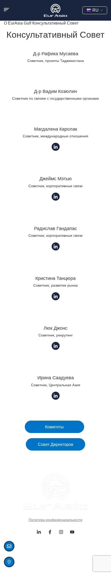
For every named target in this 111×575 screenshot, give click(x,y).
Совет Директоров (55, 444)
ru (95, 10)
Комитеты (54, 427)
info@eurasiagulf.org (37, 546)
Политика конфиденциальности (55, 520)
